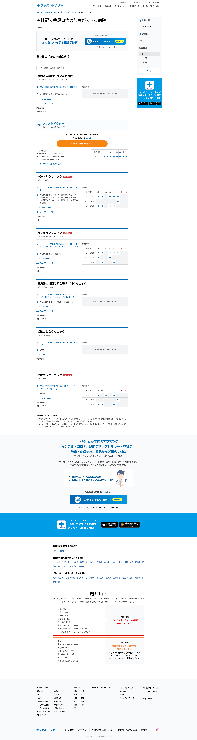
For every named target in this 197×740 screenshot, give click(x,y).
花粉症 (99, 562)
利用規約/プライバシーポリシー (102, 730)
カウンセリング (120, 6)
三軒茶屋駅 (90, 577)
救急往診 (108, 6)
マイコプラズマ (70, 566)
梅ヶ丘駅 (100, 577)
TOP (37, 12)
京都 (82, 698)
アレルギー (90, 562)
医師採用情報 (147, 699)
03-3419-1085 (45, 306)
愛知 (75, 708)
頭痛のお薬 (58, 698)
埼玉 (75, 701)
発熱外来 (39, 691)
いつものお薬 (58, 694)
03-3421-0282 (45, 98)
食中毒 (106, 562)
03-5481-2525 (45, 354)
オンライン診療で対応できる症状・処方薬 (105, 47)
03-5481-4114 (45, 207)
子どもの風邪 (72, 562)
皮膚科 (56, 691)
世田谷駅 (80, 577)
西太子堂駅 (70, 577)
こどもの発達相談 (42, 705)
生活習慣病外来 (59, 708)
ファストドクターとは (151, 6)
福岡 (82, 705)
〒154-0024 (58, 296)
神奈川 (76, 698)
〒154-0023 (58, 246)
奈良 (82, 701)
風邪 (82, 562)
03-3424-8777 (45, 397)
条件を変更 (150, 71)
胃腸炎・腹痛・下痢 (43, 711)
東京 (75, 694)
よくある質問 (135, 2)
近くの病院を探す (46, 12)
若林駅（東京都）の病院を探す (69, 12)
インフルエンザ (59, 562)
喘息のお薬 (58, 701)
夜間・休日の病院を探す (127, 698)
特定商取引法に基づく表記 (127, 730)
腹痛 (126, 562)
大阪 (82, 691)
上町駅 (108, 577)
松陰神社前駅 (58, 577)
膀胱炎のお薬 (58, 705)
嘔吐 (60, 566)
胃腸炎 (137, 562)
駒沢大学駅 (139, 577)
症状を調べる (134, 6)
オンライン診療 (95, 6)
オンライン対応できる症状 (50, 163)
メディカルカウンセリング (101, 687)
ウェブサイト (44, 103)
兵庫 (82, 694)
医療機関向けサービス (151, 688)
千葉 (75, 705)
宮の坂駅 (116, 577)
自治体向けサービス (150, 691)
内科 (55, 550)
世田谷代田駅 (127, 577)
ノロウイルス (116, 562)
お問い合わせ (146, 2)
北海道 (76, 691)
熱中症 (81, 566)
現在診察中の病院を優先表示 (52, 68)
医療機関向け (124, 2)
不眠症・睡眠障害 (42, 708)
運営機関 (156, 2)
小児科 (61, 550)
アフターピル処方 (60, 711)
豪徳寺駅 (56, 582)
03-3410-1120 (45, 258)
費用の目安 (115, 507)
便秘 (55, 566)
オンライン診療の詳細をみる (82, 143)
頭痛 (131, 562)
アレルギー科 (41, 715)
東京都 (56, 12)
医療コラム (122, 694)
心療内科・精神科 (42, 701)
